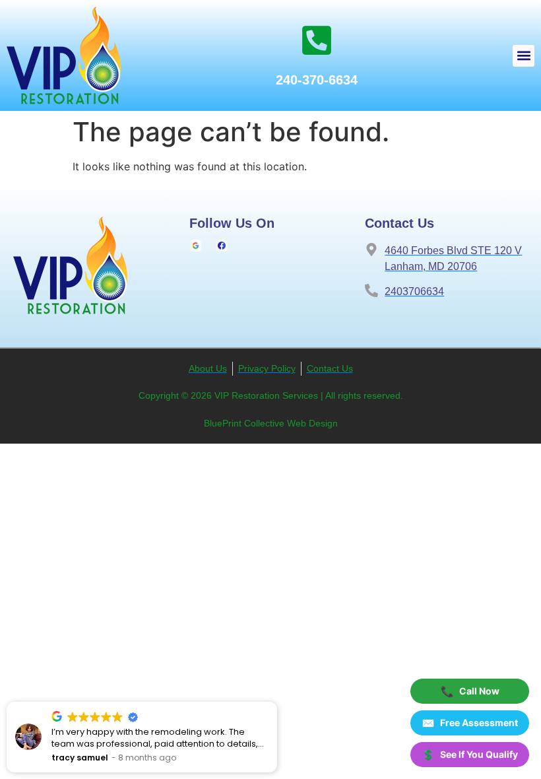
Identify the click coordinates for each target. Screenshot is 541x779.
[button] (523, 56)
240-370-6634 (317, 80)
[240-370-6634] (316, 40)
